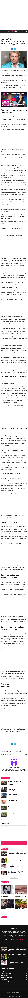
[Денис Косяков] (4, 808)
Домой (2, 35)
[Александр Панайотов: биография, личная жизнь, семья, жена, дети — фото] (4, 866)
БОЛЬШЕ (12, 778)
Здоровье (3, 985)
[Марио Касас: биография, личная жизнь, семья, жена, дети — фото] (4, 873)
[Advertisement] (14, 15)
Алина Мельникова (14, 767)
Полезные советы (4, 987)
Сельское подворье (5, 975)
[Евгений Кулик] (4, 814)
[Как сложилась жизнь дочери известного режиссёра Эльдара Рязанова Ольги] (4, 789)
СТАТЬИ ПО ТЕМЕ (5, 778)
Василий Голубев (12, 794)
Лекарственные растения (6, 973)
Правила (8, 992)
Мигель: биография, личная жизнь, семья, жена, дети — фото (21, 753)
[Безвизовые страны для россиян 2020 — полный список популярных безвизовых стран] (4, 853)
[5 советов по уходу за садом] (21, 903)
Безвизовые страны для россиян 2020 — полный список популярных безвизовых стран (17, 853)
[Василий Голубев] (4, 795)
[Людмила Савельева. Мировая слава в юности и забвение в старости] (4, 783)
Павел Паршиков (12, 800)
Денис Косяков (12, 806)
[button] (26, 31)
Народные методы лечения (6, 977)
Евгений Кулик (12, 813)
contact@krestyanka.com (18, 939)
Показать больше (13, 877)
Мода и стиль (3, 893)
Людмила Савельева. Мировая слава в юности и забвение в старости (16, 783)
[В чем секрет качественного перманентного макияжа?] (21, 889)
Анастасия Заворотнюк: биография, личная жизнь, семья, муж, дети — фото (6, 753)
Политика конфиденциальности (14, 994)
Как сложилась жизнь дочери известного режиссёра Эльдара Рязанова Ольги (16, 789)
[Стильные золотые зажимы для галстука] (7, 903)
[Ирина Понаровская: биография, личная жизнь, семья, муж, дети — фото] (4, 860)
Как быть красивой (18, 893)
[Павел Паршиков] (4, 802)
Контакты (13, 992)
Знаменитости (7, 35)
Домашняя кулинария (5, 981)
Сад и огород (3, 971)
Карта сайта (18, 992)
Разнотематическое (5, 983)
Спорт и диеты (4, 979)
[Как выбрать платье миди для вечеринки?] (7, 889)
